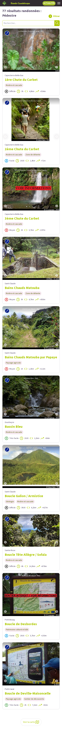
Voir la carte (29, 722)
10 (41, 484)
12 (46, 484)
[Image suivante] (57, 50)
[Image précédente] (5, 50)
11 (44, 484)
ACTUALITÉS (49, 3)
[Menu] (59, 3)
